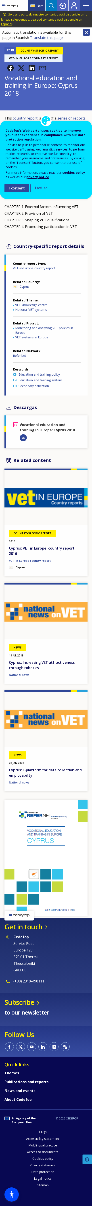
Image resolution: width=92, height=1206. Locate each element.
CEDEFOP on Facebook (9, 1046)
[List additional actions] (41, 5)
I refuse (41, 188)
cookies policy (73, 172)
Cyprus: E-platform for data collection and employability (45, 773)
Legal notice (43, 1178)
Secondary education (34, 386)
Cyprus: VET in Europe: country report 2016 (42, 551)
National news (19, 675)
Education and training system (40, 380)
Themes (11, 1073)
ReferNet (19, 355)
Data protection (42, 1172)
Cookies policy (42, 1158)
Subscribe (19, 1002)
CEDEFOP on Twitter (20, 1046)
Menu (86, 5)
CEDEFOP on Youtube (31, 1046)
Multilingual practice (42, 1145)
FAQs (43, 1132)
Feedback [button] (87, 1159)
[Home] (10, 5)
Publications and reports (26, 1081)
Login (62, 5)
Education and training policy (39, 374)
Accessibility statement (42, 1139)
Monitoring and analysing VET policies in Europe (44, 330)
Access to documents (42, 1152)
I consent (17, 188)
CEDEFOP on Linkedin (42, 1046)
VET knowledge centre (31, 305)
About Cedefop (18, 1099)
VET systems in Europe (31, 337)
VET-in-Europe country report (34, 268)
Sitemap (43, 1185)
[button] (10, 68)
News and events (19, 1090)
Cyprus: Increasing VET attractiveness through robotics (42, 665)
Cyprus (24, 286)
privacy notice (37, 177)
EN (23, 438)
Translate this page (46, 37)
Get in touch (23, 926)
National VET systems (31, 309)
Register (74, 5)
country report (25, 118)
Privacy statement (43, 1165)
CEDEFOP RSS (65, 1046)
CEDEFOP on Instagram (54, 1046)
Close (86, 32)
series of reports (71, 118)
